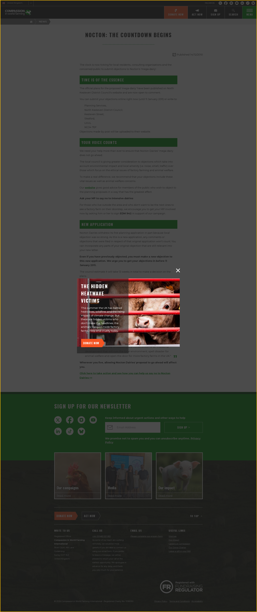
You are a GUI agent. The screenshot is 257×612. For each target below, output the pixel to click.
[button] (178, 270)
